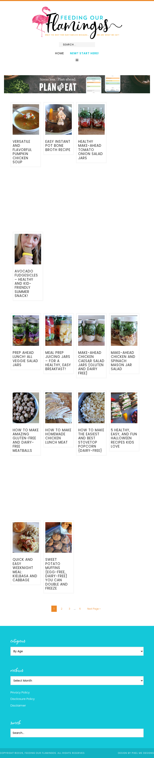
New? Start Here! (84, 53)
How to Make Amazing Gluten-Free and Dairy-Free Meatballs (26, 440)
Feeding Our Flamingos (77, 23)
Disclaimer (18, 705)
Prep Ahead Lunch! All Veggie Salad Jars (25, 358)
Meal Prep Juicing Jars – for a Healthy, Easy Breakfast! (58, 361)
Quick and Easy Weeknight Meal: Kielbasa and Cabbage (25, 569)
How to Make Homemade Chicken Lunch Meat (58, 436)
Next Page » (93, 608)
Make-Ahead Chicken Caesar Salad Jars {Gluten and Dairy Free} (91, 363)
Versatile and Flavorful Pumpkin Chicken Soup (22, 151)
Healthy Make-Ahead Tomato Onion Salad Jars (90, 149)
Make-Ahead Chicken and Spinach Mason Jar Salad (123, 361)
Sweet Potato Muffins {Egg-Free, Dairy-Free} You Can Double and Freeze (56, 574)
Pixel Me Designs (143, 753)
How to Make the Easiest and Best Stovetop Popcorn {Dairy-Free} (91, 440)
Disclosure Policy (22, 699)
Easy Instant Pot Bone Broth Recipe (57, 145)
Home (59, 53)
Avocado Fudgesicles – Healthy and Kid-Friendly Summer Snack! (26, 283)
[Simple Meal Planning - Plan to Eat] (77, 91)
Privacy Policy (20, 692)
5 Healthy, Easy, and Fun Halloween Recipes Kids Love (124, 438)
